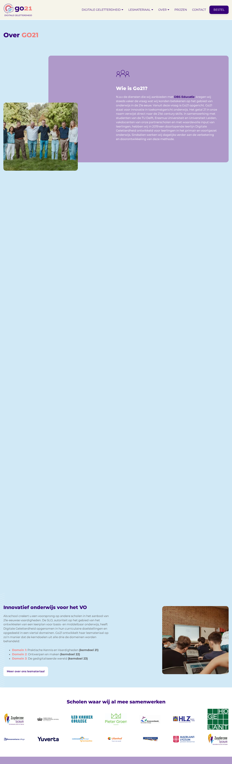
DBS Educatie (184, 97)
